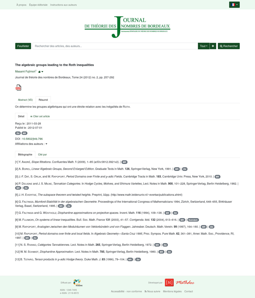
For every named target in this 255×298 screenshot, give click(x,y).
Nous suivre (153, 291)
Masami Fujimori (25, 71)
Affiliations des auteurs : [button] (30, 144)
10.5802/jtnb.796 (32, 139)
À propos (21, 4)
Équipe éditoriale (38, 4)
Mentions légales (172, 291)
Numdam (193, 219)
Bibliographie (25, 154)
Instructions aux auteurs (63, 4)
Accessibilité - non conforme (126, 291)
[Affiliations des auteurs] (41, 71)
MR (24, 133)
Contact (188, 291)
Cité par (42, 154)
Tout (202, 46)
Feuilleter (23, 46)
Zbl (17, 133)
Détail (21, 116)
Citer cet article (41, 116)
